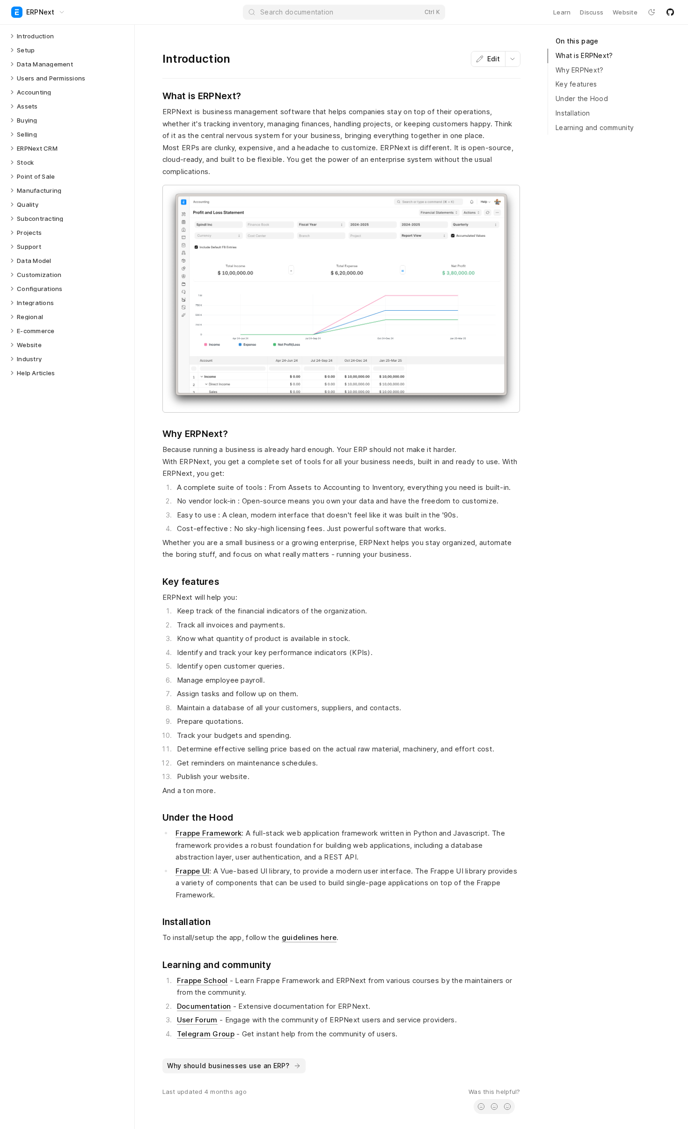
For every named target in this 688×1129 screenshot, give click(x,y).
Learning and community (595, 127)
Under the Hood (582, 98)
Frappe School (202, 980)
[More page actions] (512, 58)
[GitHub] (670, 12)
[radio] (481, 1106)
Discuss (591, 12)
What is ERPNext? (584, 55)
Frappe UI (193, 871)
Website (625, 12)
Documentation (204, 1006)
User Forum (197, 1019)
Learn (562, 12)
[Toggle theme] (651, 12)
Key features (576, 84)
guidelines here (309, 937)
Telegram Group (205, 1033)
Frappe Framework (209, 833)
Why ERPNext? (579, 70)
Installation (573, 113)
